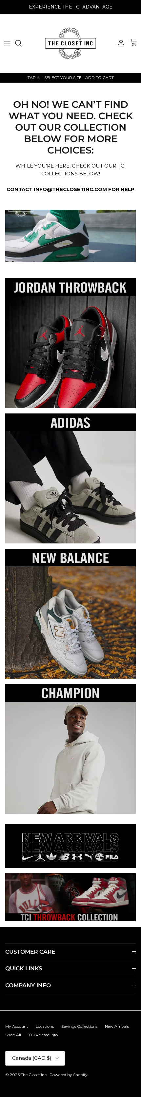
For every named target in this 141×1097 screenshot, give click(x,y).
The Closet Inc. (34, 1074)
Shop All (13, 1034)
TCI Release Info (43, 1034)
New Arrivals (117, 1026)
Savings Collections (79, 1026)
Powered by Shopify (69, 1074)
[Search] (21, 43)
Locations (45, 1026)
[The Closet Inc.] (70, 43)
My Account (16, 1026)
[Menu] (7, 43)
